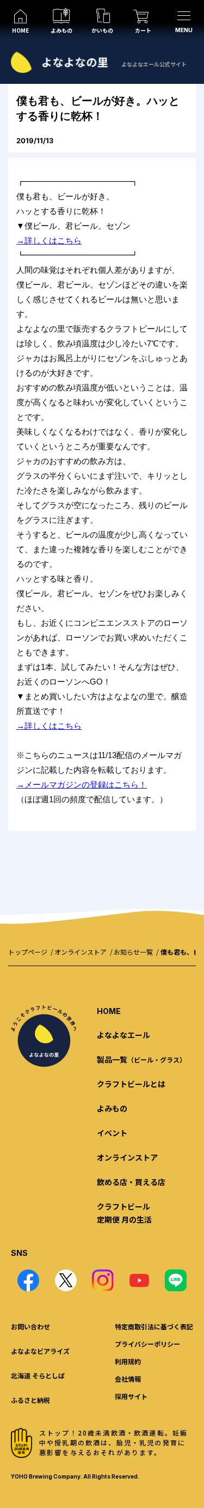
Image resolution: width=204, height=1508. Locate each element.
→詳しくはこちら (49, 240)
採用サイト (131, 1396)
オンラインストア (80, 951)
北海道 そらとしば (38, 1375)
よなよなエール (123, 1034)
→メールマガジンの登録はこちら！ (81, 784)
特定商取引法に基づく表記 (154, 1326)
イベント (112, 1132)
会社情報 (128, 1378)
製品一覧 (141, 1059)
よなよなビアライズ (40, 1351)
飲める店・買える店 (131, 1181)
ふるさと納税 (30, 1400)
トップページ (27, 951)
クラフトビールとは (131, 1083)
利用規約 (128, 1361)
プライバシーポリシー (147, 1343)
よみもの (112, 1108)
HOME (109, 1011)
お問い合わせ (30, 1326)
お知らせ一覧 (133, 951)
